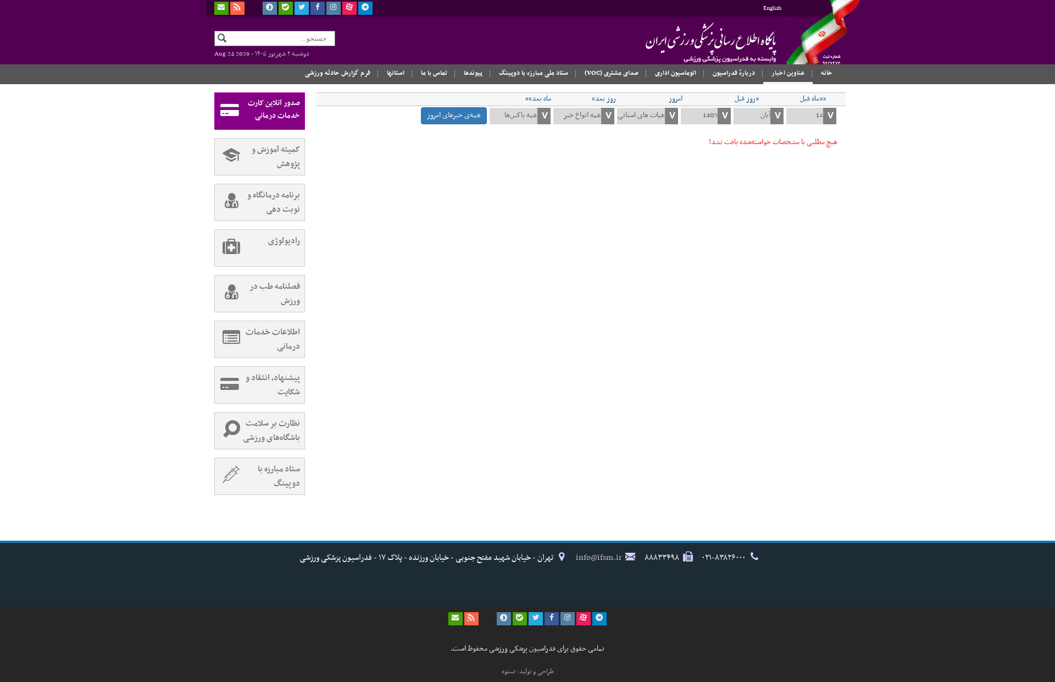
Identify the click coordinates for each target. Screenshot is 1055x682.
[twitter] (302, 8)
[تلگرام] (365, 8)
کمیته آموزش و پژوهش (276, 156)
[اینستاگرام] (333, 8)
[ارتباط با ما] (221, 8)
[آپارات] (349, 8)
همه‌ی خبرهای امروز (454, 115)
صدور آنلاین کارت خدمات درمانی (274, 109)
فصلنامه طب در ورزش (274, 293)
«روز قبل (747, 99)
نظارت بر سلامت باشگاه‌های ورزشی (271, 430)
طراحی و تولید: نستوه (528, 671)
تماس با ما (434, 73)
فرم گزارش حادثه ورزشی (337, 73)
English (772, 8)
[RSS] (237, 8)
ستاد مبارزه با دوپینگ (279, 476)
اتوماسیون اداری (675, 73)
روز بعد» (604, 99)
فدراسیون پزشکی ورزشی (689, 42)
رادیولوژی (284, 241)
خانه (826, 73)
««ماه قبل (813, 99)
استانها (395, 73)
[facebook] (317, 8)
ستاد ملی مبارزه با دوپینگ (533, 73)
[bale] (286, 8)
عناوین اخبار (787, 73)
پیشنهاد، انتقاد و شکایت (273, 385)
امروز (675, 99)
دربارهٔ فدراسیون (734, 73)
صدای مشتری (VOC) (611, 73)
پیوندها (473, 73)
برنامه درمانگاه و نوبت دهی (273, 202)
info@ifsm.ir (599, 558)
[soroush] (270, 8)
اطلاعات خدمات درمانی (273, 339)
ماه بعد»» (538, 99)
